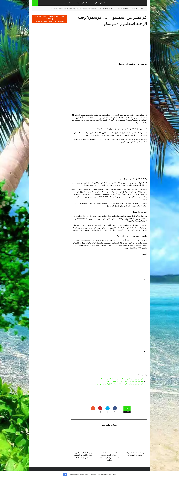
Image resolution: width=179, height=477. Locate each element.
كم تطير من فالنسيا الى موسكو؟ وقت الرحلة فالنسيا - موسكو (121, 379)
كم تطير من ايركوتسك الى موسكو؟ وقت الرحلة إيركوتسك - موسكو (120, 384)
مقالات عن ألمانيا (83, 3)
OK (65, 474)
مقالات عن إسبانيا (101, 3)
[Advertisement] (109, 44)
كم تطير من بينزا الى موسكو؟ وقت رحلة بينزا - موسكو (124, 381)
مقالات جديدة (67, 3)
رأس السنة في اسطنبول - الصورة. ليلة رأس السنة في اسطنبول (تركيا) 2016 (83, 455)
